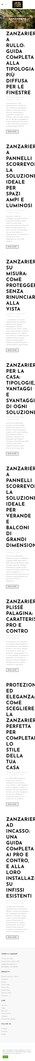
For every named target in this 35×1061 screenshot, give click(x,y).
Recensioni (4, 1011)
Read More (12, 131)
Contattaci (4, 1016)
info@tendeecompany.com (9, 964)
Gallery (3, 1008)
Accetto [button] (5, 1057)
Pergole (3, 982)
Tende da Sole (5, 990)
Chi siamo (4, 1005)
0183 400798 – (5, 967)
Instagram (4, 1031)
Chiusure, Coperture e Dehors (10, 976)
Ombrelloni (4, 979)
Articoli (17, 772)
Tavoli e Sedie (5, 984)
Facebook (4, 1028)
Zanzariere (18, 97)
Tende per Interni (6, 993)
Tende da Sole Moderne (8, 1019)
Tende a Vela (5, 987)
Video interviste (5, 1013)
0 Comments (13, 774)
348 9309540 (14, 967)
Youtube (3, 1034)
